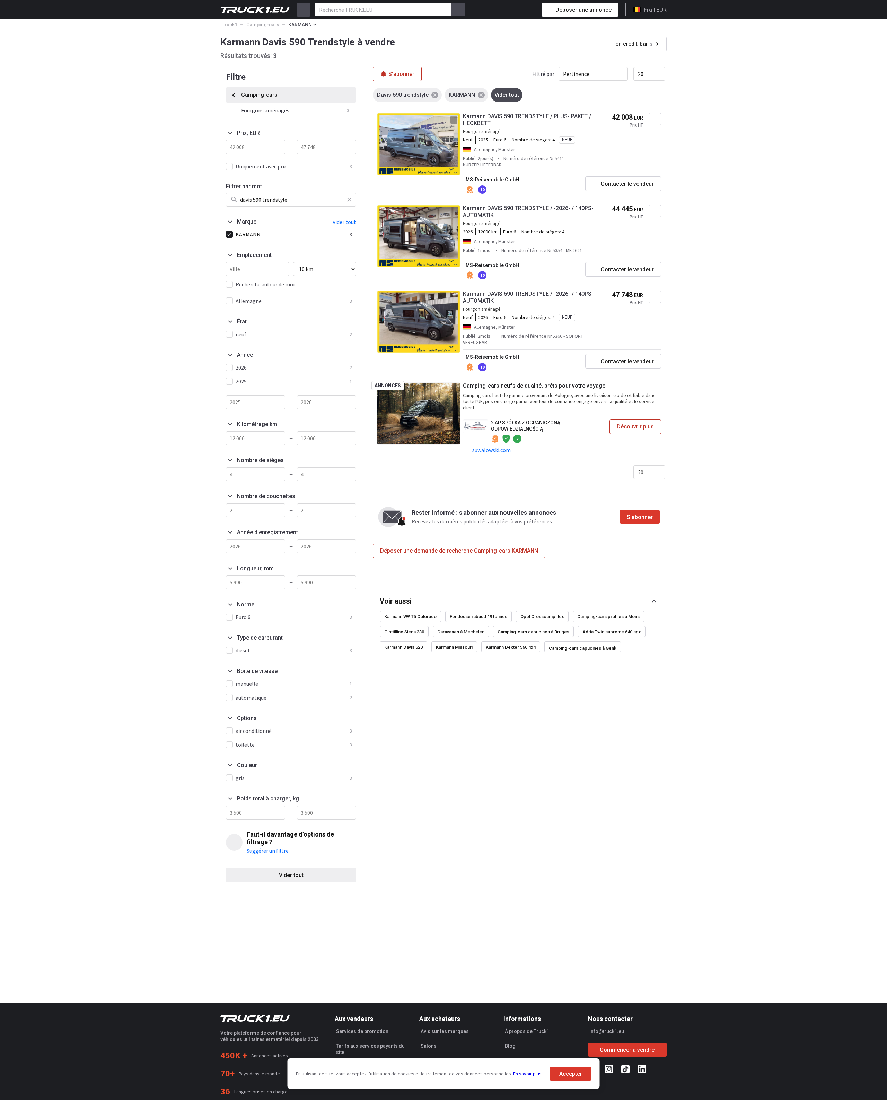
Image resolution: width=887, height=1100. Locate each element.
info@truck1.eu (606, 1031)
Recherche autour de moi (265, 284)
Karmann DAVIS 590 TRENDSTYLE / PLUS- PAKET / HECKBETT (527, 120)
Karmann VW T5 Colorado (410, 616)
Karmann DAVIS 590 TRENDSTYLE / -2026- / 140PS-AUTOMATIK (528, 211)
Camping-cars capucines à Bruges (533, 631)
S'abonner (640, 517)
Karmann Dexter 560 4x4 (511, 647)
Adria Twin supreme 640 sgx (611, 631)
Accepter (570, 1074)
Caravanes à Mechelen (460, 631)
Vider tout (291, 875)
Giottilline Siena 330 (404, 631)
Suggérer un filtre (268, 850)
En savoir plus (527, 1074)
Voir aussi (396, 601)
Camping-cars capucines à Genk (582, 648)
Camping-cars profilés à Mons (608, 616)
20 (640, 73)
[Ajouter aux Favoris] (655, 119)
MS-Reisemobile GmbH (492, 179)
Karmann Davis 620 (403, 647)
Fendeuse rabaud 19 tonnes (478, 616)
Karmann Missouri (454, 647)
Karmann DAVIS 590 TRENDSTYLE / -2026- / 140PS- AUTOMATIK (528, 297)
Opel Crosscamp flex (542, 616)
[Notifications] (512, 10)
